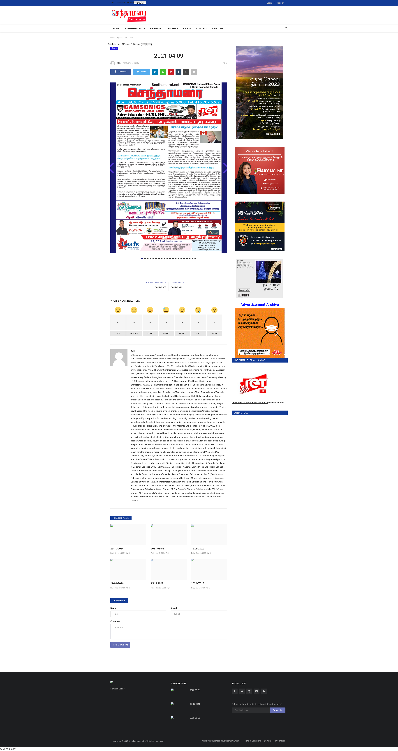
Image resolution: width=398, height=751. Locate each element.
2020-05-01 (195, 690)
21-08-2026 (116, 583)
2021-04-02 (160, 287)
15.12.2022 (157, 583)
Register (280, 3)
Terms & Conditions (252, 741)
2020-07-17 (197, 583)
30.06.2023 (195, 704)
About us (217, 28)
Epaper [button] (154, 28)
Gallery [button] (171, 28)
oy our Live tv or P (258, 402)
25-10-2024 (116, 548)
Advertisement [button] (133, 28)
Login (269, 3)
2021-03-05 (157, 548)
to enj (245, 402)
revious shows (276, 402)
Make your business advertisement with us (221, 741)
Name (113, 608)
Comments (119, 600)
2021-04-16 (176, 287)
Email (174, 608)
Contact (201, 28)
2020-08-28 (195, 718)
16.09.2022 (197, 548)
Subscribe (278, 710)
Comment (115, 621)
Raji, (118, 63)
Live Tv (187, 28)
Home (116, 28)
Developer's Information (274, 741)
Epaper (120, 38)
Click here (237, 402)
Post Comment (120, 644)
